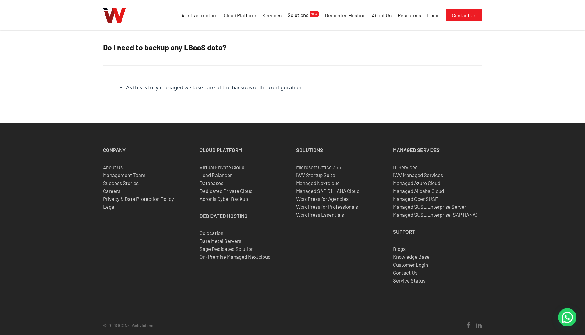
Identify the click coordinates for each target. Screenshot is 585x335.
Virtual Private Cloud (222, 167)
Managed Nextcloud (318, 183)
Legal (109, 207)
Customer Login (410, 265)
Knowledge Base (411, 257)
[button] (567, 317)
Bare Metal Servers (220, 241)
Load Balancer (216, 175)
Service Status (409, 280)
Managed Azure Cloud (416, 183)
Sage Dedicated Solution (227, 249)
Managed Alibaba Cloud (418, 191)
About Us (113, 167)
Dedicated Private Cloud (226, 191)
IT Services (405, 167)
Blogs (399, 249)
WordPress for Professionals (327, 207)
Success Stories (121, 183)
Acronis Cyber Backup (224, 199)
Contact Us (405, 272)
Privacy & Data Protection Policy (138, 199)
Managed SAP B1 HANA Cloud (328, 191)
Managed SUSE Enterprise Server (429, 207)
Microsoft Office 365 (318, 167)
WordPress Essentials (320, 215)
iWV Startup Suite (315, 175)
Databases (211, 183)
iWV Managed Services (418, 175)
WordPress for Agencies (322, 199)
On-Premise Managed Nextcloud (235, 257)
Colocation (211, 233)
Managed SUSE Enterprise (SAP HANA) (435, 215)
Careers (111, 191)
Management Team (124, 175)
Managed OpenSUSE (415, 199)
